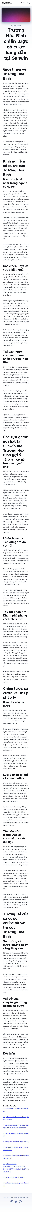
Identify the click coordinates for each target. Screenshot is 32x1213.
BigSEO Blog (7, 3)
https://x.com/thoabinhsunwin (13, 1177)
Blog (28, 3)
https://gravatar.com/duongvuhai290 (16, 1142)
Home (23, 3)
